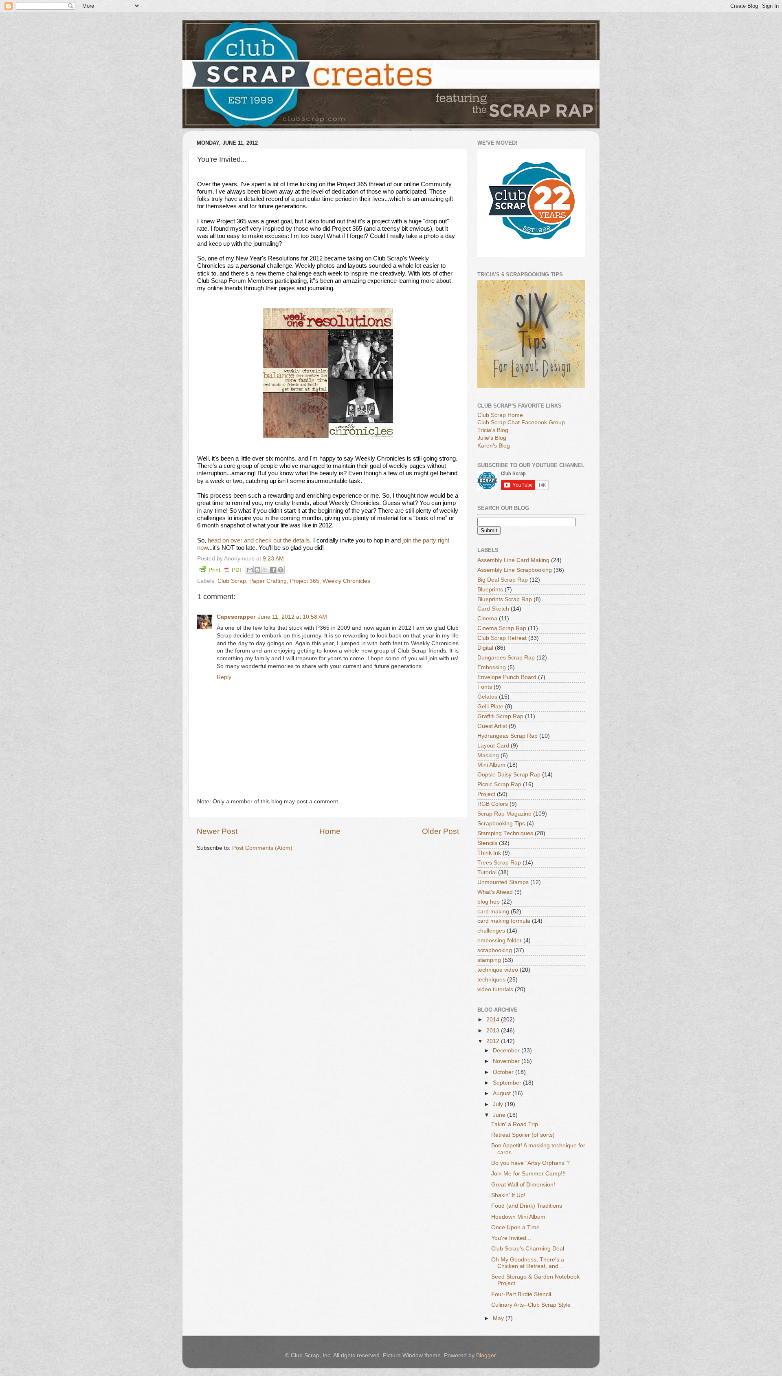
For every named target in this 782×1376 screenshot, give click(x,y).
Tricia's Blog (492, 430)
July (499, 1104)
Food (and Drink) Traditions (526, 1206)
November (507, 1061)
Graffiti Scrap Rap (500, 716)
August (502, 1093)
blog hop (488, 902)
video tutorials (495, 989)
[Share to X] (265, 570)
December (507, 1050)
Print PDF (226, 570)
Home (329, 831)
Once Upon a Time (515, 1227)
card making (493, 912)
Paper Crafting (268, 581)
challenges (491, 931)
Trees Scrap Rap (499, 863)
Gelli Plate (490, 706)
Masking (488, 755)
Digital (485, 648)
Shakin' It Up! (508, 1195)
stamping (489, 960)
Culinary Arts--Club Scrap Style (531, 1305)
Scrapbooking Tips (501, 823)
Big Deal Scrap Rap (502, 580)
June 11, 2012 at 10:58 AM (292, 617)
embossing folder (499, 940)
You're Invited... (511, 1238)
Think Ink (489, 853)
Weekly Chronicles (346, 581)
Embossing (491, 667)
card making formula (503, 921)
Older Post (440, 831)
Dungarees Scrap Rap (506, 658)
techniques (491, 980)
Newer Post (217, 831)
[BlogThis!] (257, 570)
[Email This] (250, 570)
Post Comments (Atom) (262, 848)
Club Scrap (231, 581)
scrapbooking (494, 950)
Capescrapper (236, 617)
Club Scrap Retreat (502, 638)
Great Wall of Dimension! (523, 1185)
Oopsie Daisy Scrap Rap (508, 775)
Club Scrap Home (500, 415)
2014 (493, 1020)
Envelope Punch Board (506, 677)
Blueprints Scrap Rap (504, 599)
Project (486, 794)
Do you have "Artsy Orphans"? (530, 1163)
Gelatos (487, 697)
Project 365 (304, 581)
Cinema (487, 618)
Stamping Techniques (505, 833)
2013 (493, 1031)
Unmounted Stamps (503, 882)
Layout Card (493, 746)
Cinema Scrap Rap (501, 628)
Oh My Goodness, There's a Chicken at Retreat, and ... (528, 1263)
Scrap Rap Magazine (504, 814)
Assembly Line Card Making (513, 560)
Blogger (486, 1355)
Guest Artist (492, 726)
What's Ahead (495, 892)
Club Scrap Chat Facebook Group (521, 422)
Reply (224, 677)
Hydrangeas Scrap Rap (507, 736)
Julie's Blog (491, 438)
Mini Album (491, 765)
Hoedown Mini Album (518, 1217)
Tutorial (486, 872)
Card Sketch (493, 609)
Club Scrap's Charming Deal (527, 1249)
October (504, 1072)
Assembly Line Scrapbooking (514, 570)
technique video (497, 970)
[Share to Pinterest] (281, 570)
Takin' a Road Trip (514, 1124)
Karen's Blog (493, 446)
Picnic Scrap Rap (499, 784)
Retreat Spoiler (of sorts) (523, 1135)
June (500, 1115)
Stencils (487, 843)
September (508, 1083)
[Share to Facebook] (273, 570)
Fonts (484, 687)
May (499, 1318)
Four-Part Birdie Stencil (521, 1294)
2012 (493, 1041)
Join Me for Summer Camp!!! (528, 1174)
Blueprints (490, 590)
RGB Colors (492, 804)
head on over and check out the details (259, 540)
